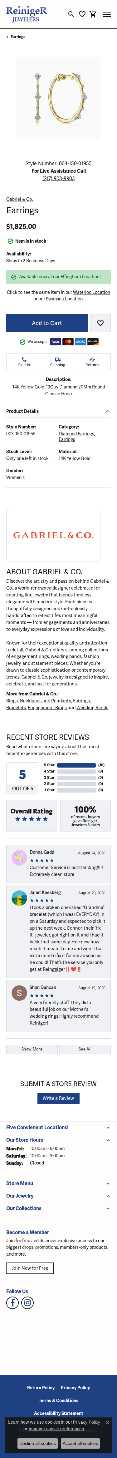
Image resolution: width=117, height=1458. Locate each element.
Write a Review (58, 1098)
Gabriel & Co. (19, 199)
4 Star (49, 771)
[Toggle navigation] (107, 14)
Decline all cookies (37, 1443)
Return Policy (41, 1388)
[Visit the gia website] (28, 1341)
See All (85, 1049)
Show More (32, 1049)
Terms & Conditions (58, 1400)
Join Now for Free (30, 1268)
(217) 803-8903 (58, 178)
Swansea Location (64, 299)
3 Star (49, 777)
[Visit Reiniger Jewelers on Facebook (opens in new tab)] (12, 1303)
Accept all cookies (80, 1443)
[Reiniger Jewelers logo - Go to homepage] (26, 14)
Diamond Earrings (76, 434)
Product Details (22, 411)
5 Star (49, 765)
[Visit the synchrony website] (86, 1341)
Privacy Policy (75, 1388)
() (101, 765)
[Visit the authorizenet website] (48, 1341)
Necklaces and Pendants (45, 701)
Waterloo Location (91, 292)
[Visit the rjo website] (64, 1341)
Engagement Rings (47, 707)
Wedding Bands (92, 707)
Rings (12, 701)
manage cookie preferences (56, 1428)
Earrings (18, 37)
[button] (71, 14)
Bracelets (16, 707)
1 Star (50, 790)
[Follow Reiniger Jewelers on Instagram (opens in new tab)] (27, 1303)
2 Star (49, 784)
